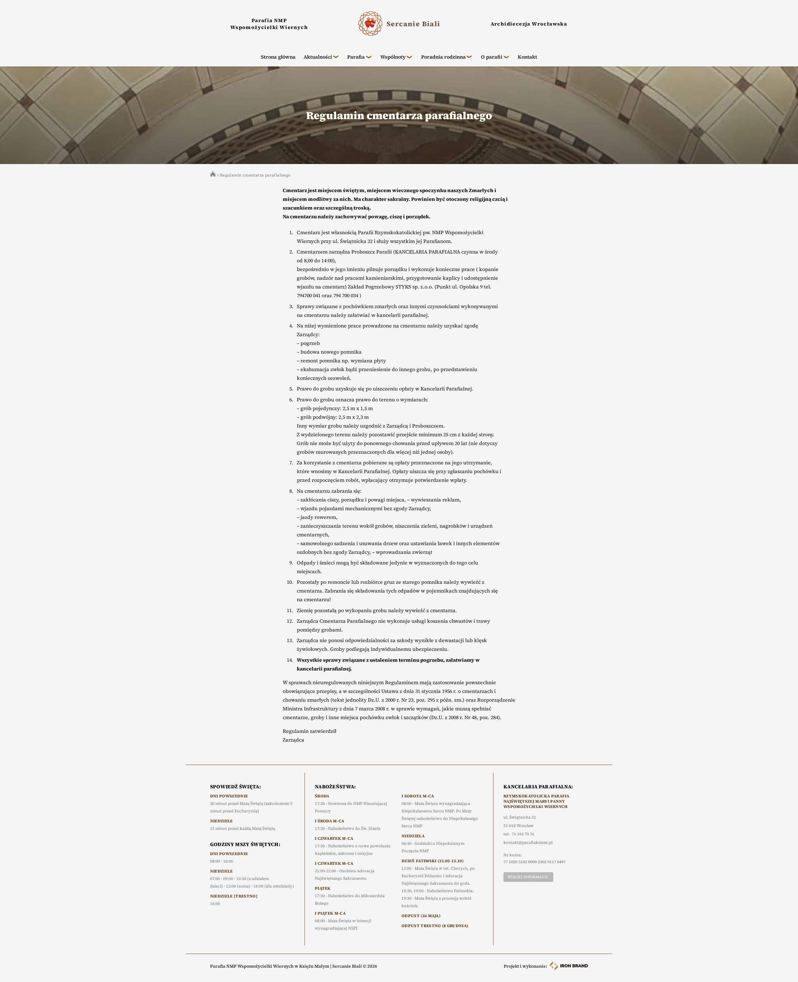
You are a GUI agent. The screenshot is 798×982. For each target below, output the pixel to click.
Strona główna (278, 56)
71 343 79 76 (523, 834)
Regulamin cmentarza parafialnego (255, 175)
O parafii (491, 56)
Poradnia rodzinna (443, 56)
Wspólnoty (393, 56)
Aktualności (318, 56)
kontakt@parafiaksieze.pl (528, 842)
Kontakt (527, 56)
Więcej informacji (527, 876)
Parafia (356, 56)
